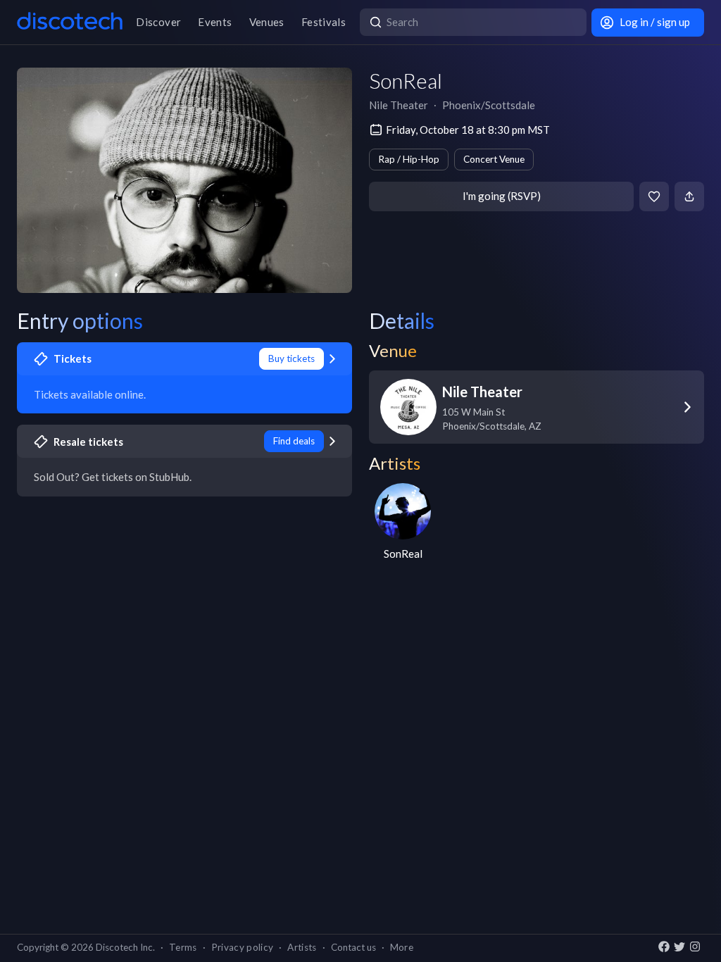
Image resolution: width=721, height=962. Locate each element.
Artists (301, 947)
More (401, 947)
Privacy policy (242, 947)
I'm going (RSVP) (502, 195)
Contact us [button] (353, 947)
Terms (183, 947)
